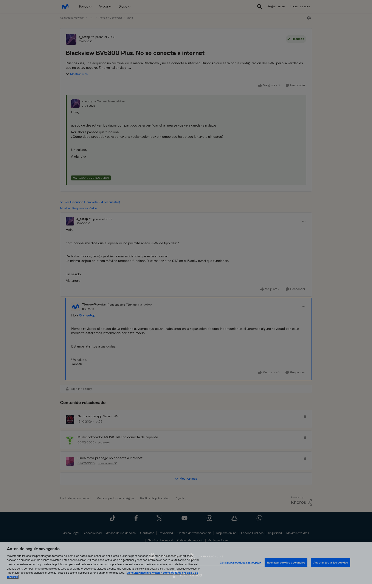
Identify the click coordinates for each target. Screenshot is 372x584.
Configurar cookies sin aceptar (240, 562)
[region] (186, 563)
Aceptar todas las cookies (330, 562)
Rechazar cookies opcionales (286, 562)
